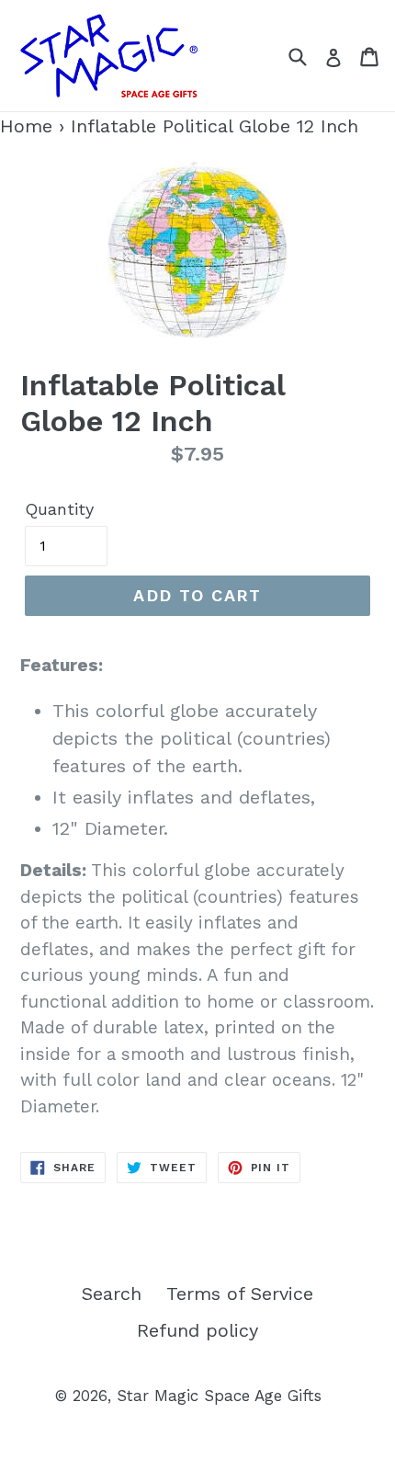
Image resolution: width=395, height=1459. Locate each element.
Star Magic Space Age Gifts (219, 1395)
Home (26, 126)
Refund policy (197, 1330)
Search (111, 1293)
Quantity (59, 509)
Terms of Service (239, 1293)
